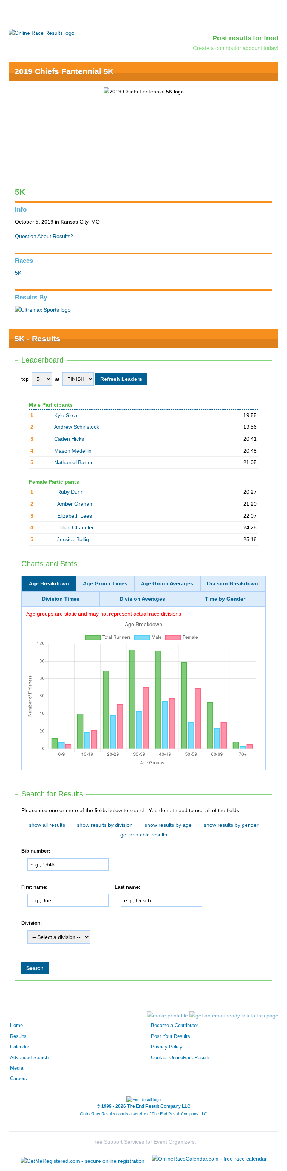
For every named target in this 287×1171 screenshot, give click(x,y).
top (25, 379)
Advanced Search (29, 1057)
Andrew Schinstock (76, 427)
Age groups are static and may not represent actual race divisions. (104, 614)
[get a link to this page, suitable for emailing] (233, 1016)
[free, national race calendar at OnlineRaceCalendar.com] (209, 1158)
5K (18, 273)
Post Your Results (170, 1036)
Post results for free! (245, 38)
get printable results (143, 835)
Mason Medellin (73, 451)
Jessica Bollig (73, 539)
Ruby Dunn (70, 492)
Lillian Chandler (75, 527)
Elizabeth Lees (74, 516)
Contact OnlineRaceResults (181, 1057)
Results (18, 1036)
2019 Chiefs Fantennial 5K (64, 71)
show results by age (168, 825)
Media (16, 1068)
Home (16, 1025)
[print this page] (167, 1016)
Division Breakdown (232, 583)
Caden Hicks (69, 439)
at (57, 379)
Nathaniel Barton (74, 462)
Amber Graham (75, 504)
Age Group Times (105, 583)
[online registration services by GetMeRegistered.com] (83, 1158)
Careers (18, 1078)
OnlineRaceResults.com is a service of (143, 1114)
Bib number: (35, 851)
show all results (47, 825)
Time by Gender (225, 599)
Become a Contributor (174, 1025)
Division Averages (142, 599)
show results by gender (231, 825)
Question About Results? (44, 236)
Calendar (19, 1047)
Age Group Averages (167, 583)
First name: (34, 887)
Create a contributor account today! (235, 48)
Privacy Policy (166, 1047)
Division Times (61, 599)
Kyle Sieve (66, 415)
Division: (31, 923)
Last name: (127, 887)
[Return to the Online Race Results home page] (41, 33)
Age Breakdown (49, 583)
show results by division (105, 825)
